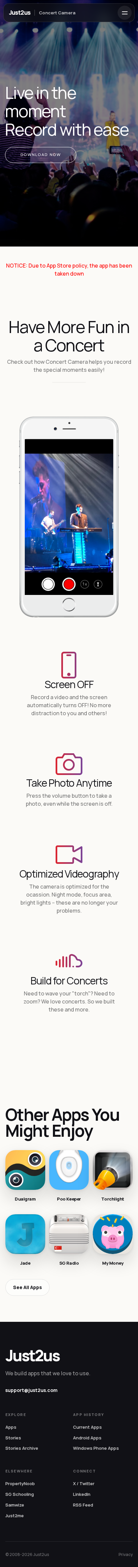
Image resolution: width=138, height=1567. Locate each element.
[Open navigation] (125, 13)
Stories (13, 1438)
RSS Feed (83, 1505)
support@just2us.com (31, 1390)
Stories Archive (21, 1448)
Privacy (126, 1554)
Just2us (19, 12)
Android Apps (87, 1438)
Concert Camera (57, 13)
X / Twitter (83, 1483)
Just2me (14, 1516)
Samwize (14, 1505)
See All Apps (27, 1287)
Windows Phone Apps (96, 1448)
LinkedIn (81, 1494)
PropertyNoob (20, 1483)
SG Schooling (19, 1494)
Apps (10, 1427)
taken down (69, 273)
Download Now (40, 155)
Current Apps (87, 1427)
